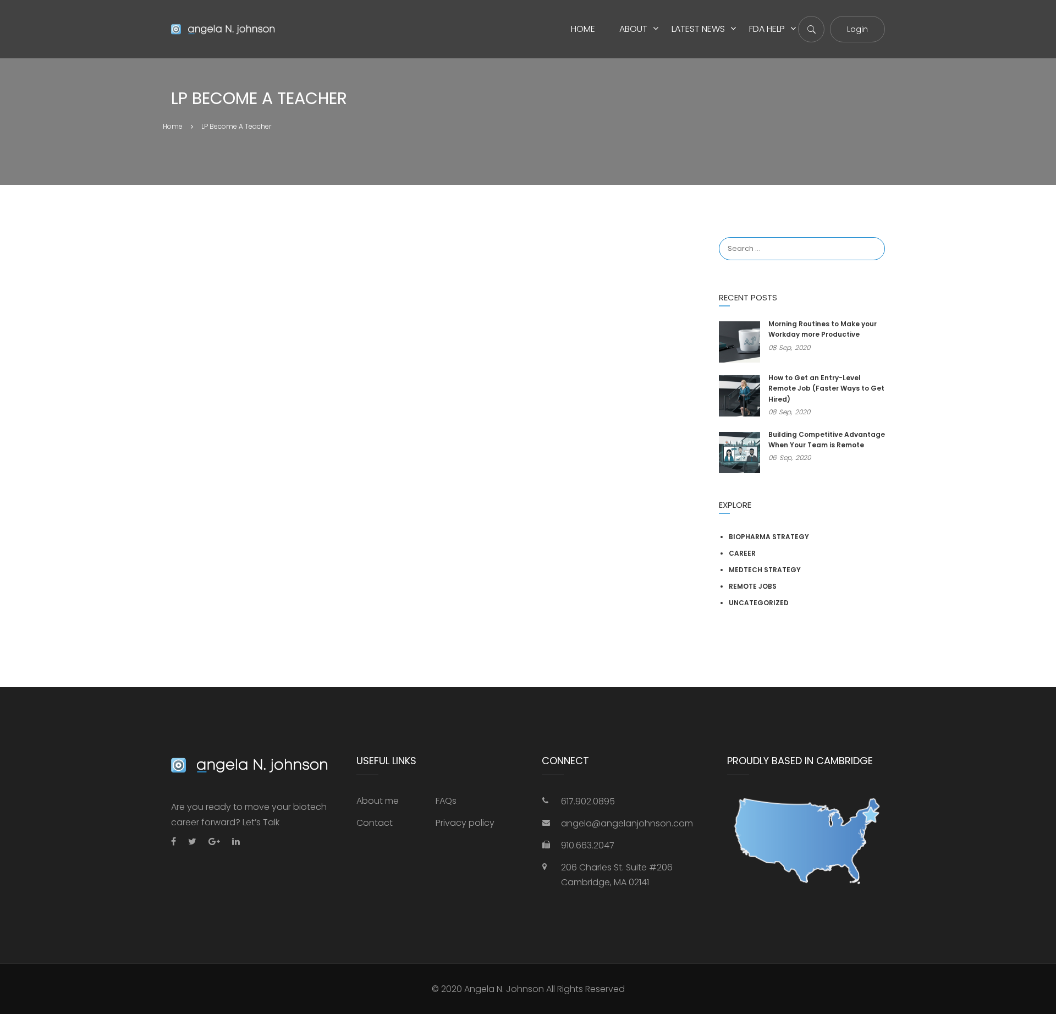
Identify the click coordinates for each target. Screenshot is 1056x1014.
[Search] (871, 237)
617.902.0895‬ (588, 801)
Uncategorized (759, 602)
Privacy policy (465, 822)
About (633, 29)
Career (742, 553)
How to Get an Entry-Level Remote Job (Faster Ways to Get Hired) (826, 388)
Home (583, 29)
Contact (374, 822)
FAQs (446, 800)
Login (857, 29)
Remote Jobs (753, 586)
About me (377, 800)
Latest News (698, 29)
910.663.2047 (587, 845)
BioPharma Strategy (769, 536)
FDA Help (767, 29)
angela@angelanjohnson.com (627, 823)
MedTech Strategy (765, 569)
